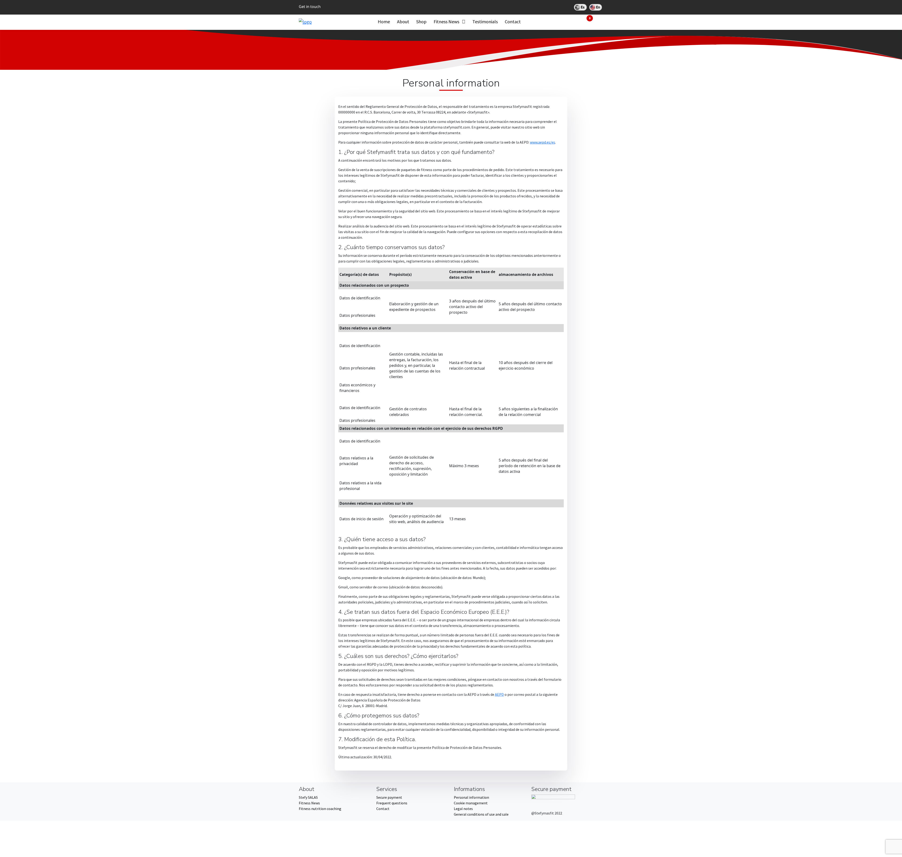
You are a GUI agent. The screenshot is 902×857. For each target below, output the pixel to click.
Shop (421, 21)
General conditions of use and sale (481, 814)
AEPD (499, 694)
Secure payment (389, 797)
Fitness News (446, 21)
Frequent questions (391, 803)
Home (384, 21)
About (403, 21)
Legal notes (463, 808)
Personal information (471, 797)
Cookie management (471, 803)
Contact (513, 21)
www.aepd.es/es (542, 142)
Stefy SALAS (308, 797)
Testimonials (485, 21)
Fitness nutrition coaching (320, 808)
